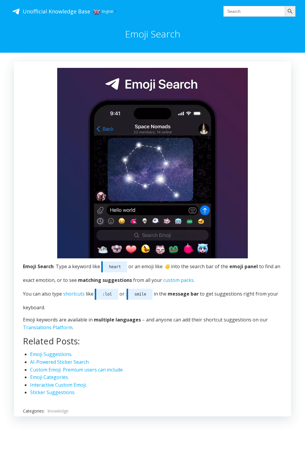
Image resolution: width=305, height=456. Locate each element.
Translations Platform (47, 327)
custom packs (178, 280)
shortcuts (74, 294)
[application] (152, 163)
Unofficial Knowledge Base (56, 11)
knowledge (58, 411)
